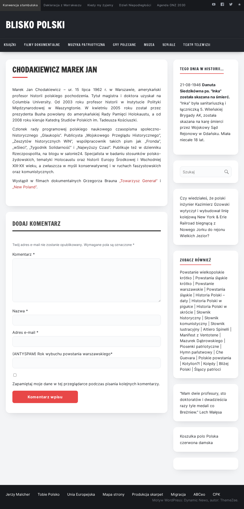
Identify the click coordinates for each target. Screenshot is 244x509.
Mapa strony (113, 494)
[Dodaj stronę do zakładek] (239, 4)
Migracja (178, 494)
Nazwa (20, 311)
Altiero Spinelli (216, 329)
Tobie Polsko (49, 494)
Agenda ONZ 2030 (171, 5)
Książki (10, 44)
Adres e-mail (25, 332)
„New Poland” (24, 187)
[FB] (222, 4)
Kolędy (209, 363)
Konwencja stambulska (20, 5)
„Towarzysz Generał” (138, 180)
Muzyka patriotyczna (86, 44)
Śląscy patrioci (207, 369)
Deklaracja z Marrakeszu (62, 5)
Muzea (149, 44)
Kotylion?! (191, 363)
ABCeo (199, 494)
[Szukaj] (228, 170)
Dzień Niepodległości (135, 5)
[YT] (213, 4)
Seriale (169, 44)
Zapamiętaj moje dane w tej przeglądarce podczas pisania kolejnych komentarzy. (86, 383)
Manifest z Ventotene (199, 335)
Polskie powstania (214, 357)
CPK (216, 494)
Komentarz (23, 254)
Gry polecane (124, 44)
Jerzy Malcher (18, 494)
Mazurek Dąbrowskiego (201, 340)
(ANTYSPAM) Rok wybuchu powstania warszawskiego (62, 353)
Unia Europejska (81, 494)
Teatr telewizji (196, 44)
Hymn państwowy (196, 352)
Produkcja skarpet (147, 494)
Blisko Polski (35, 24)
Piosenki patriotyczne (199, 346)
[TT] (231, 4)
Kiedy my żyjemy (100, 5)
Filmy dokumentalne (42, 44)
